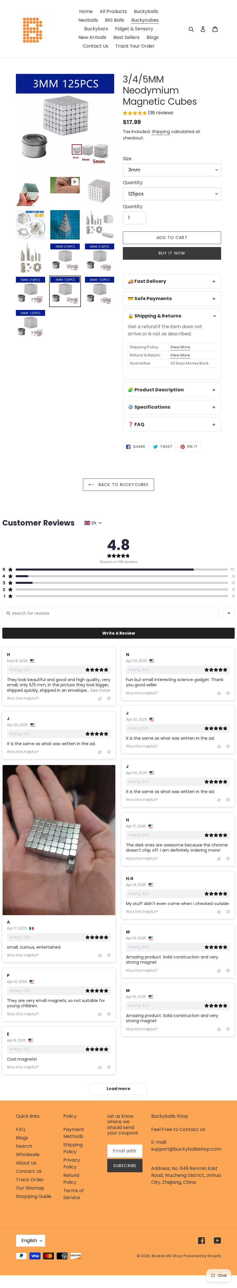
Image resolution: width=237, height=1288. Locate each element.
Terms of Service (73, 1194)
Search (24, 1146)
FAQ (20, 1129)
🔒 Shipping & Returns (154, 316)
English (29, 1240)
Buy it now (172, 253)
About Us (26, 1163)
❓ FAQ (136, 424)
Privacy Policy (71, 1163)
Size (127, 158)
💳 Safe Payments (150, 298)
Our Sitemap (30, 1188)
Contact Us (29, 1171)
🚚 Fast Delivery (147, 281)
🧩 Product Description (156, 389)
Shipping (161, 131)
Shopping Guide (33, 1196)
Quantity (132, 182)
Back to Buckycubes (123, 484)
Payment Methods (73, 1133)
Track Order (30, 1179)
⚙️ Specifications (149, 407)
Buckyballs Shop (167, 1256)
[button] (148, 113)
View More (180, 347)
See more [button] (99, 690)
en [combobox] (94, 523)
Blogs (22, 1137)
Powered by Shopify (202, 1256)
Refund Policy (71, 1179)
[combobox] (229, 613)
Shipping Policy (73, 1148)
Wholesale (28, 1154)
